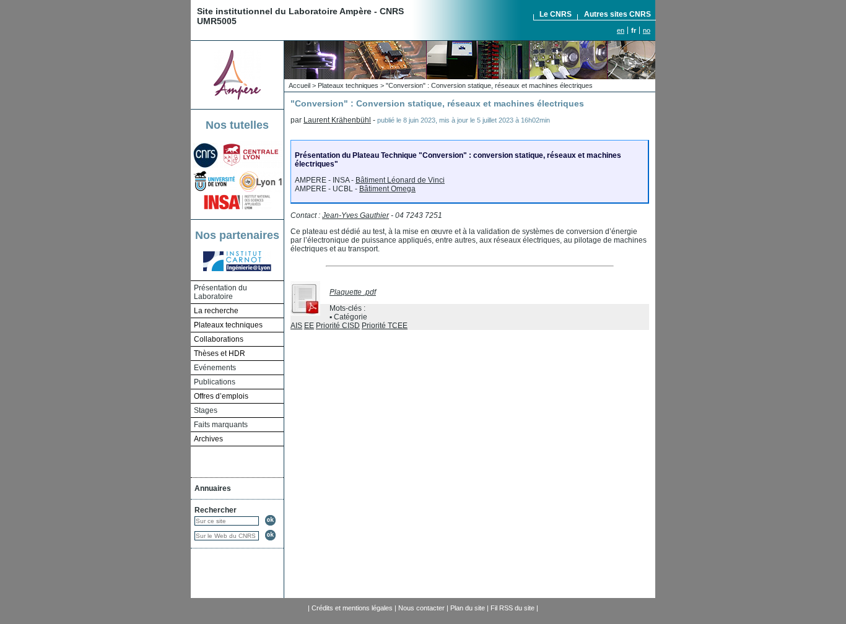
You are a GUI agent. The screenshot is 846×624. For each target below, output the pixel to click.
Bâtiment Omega (387, 188)
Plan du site (467, 608)
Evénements (215, 367)
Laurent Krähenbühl (337, 120)
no (646, 30)
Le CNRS (555, 14)
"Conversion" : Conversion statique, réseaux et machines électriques (489, 85)
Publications (214, 382)
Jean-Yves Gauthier (355, 215)
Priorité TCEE (385, 325)
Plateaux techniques (348, 85)
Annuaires (212, 488)
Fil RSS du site (512, 608)
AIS (296, 325)
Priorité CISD (338, 325)
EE (309, 325)
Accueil (299, 85)
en (620, 30)
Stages (205, 410)
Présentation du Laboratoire (220, 292)
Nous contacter (421, 608)
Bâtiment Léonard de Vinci (400, 180)
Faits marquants (221, 424)
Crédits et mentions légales (352, 608)
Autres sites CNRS (617, 14)
